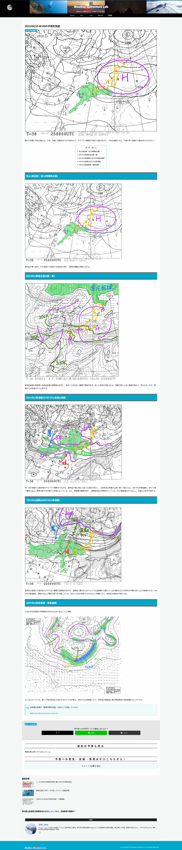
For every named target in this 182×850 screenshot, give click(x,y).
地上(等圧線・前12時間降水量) (89, 151)
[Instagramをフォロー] (40, 832)
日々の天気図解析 (31, 724)
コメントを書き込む (91, 766)
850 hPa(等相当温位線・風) (88, 155)
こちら (51, 811)
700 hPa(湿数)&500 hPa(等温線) (90, 161)
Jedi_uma (43, 824)
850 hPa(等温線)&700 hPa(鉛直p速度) (92, 158)
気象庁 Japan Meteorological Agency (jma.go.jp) (43, 713)
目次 (88, 147)
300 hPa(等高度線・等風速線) (89, 165)
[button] (124, 733)
